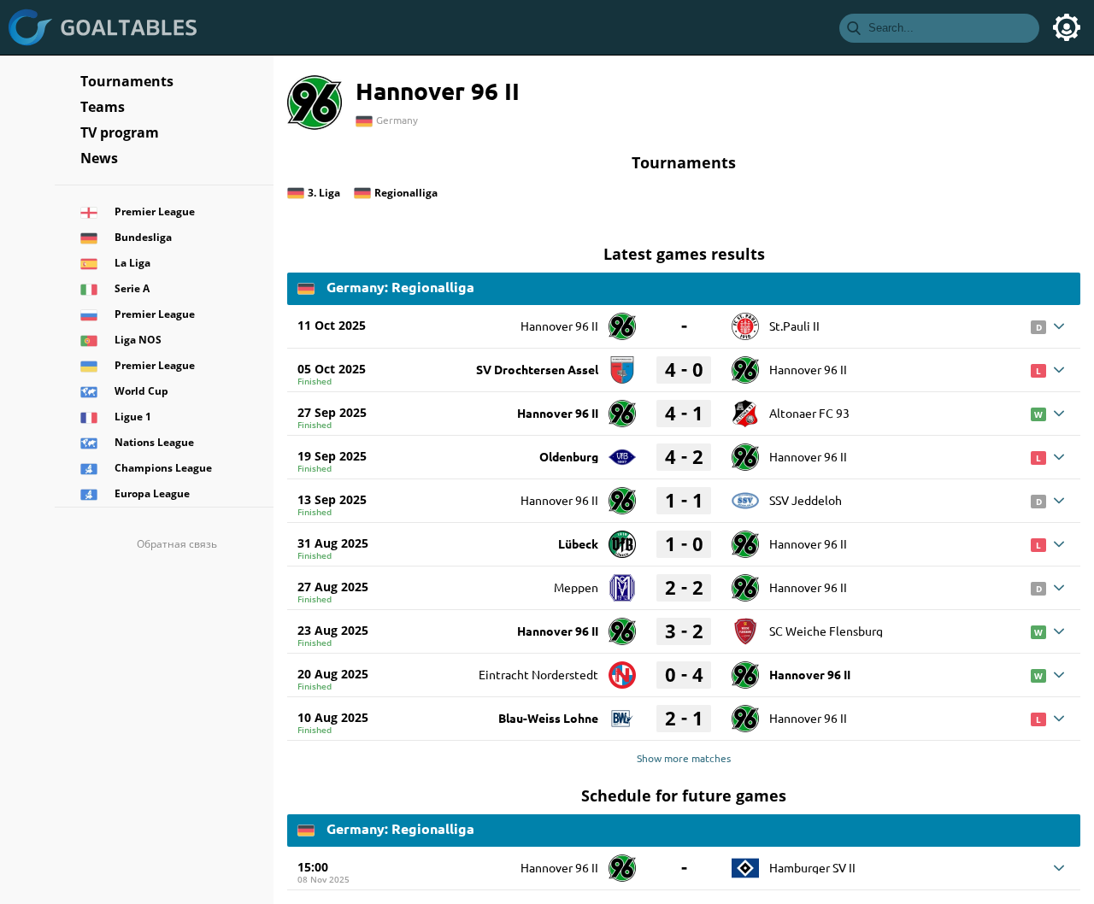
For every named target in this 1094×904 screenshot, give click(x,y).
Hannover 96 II (559, 325)
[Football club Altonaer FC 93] (745, 407)
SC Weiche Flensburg (826, 630)
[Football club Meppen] (622, 582)
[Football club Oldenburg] (622, 451)
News (99, 158)
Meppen (576, 587)
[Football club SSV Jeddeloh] (745, 494)
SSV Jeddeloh (805, 500)
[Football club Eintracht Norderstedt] (622, 669)
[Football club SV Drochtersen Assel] (622, 364)
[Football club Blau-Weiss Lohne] (622, 712)
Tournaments (127, 81)
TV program (119, 132)
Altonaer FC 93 (809, 412)
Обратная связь (177, 544)
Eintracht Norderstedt (538, 674)
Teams (102, 106)
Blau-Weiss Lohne (548, 717)
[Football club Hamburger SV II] (745, 862)
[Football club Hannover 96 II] (622, 320)
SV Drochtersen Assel (537, 369)
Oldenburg (568, 456)
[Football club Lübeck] (622, 538)
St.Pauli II (794, 325)
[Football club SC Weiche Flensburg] (745, 625)
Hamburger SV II (812, 867)
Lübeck (578, 543)
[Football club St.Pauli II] (745, 320)
